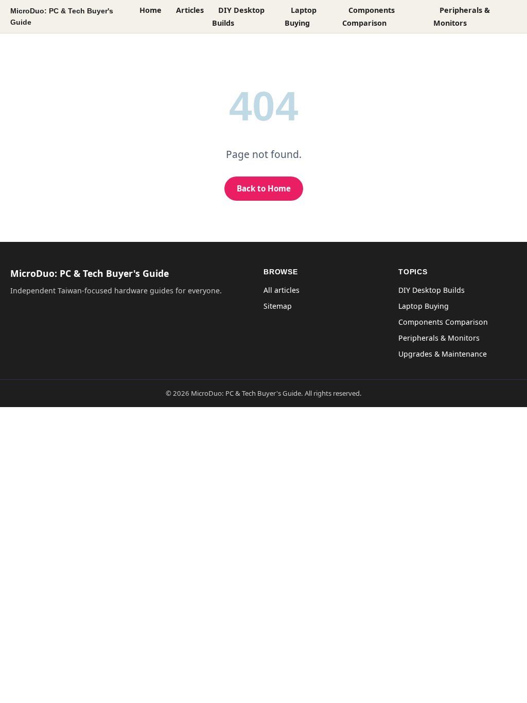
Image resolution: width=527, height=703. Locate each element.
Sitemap (278, 306)
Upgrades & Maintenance (442, 354)
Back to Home (264, 188)
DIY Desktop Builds (238, 16)
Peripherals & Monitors (461, 16)
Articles (190, 10)
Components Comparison (368, 16)
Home (150, 10)
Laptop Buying (301, 16)
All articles (282, 290)
